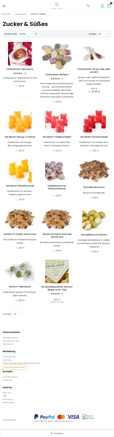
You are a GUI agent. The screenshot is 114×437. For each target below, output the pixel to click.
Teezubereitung (10, 337)
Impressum (8, 399)
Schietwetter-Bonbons (57, 74)
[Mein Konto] (102, 6)
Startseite (6, 14)
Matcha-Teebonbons (20, 286)
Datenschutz (8, 402)
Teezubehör (21, 14)
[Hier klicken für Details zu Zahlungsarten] (72, 417)
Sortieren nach (10, 34)
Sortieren (57, 433)
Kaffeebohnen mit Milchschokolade (57, 187)
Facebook (7, 380)
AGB (5, 396)
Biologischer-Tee (11, 340)
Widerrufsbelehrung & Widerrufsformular (22, 363)
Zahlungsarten (9, 356)
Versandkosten (65, 421)
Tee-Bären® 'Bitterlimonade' (20, 185)
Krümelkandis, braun (94, 187)
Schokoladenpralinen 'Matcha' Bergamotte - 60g (57, 288)
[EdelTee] (57, 6)
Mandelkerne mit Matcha (94, 234)
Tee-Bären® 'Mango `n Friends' (19, 137)
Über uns (7, 392)
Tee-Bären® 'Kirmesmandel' (94, 137)
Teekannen (8, 344)
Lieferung (7, 360)
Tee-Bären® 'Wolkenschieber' (57, 137)
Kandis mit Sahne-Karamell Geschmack (57, 235)
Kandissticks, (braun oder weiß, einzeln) (94, 70)
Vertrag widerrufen (14, 367)
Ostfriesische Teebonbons (19, 69)
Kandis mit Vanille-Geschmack (20, 234)
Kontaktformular (10, 377)
